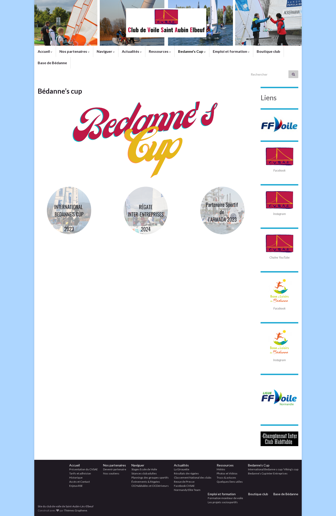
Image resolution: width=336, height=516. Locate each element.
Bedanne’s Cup (191, 51)
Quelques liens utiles (230, 481)
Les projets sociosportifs (223, 502)
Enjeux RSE (76, 485)
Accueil (44, 51)
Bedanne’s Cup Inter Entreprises (268, 473)
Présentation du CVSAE (83, 469)
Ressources (159, 51)
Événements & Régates (145, 481)
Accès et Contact (79, 481)
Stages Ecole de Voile (144, 469)
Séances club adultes (144, 473)
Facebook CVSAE (184, 485)
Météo (221, 469)
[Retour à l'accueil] (168, 23)
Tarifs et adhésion (80, 473)
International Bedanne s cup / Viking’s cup (273, 469)
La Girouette (181, 469)
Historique (76, 477)
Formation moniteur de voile (225, 498)
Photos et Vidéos (227, 473)
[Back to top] (325, 505)
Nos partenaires (73, 51)
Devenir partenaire (114, 469)
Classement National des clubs (192, 477)
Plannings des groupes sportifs (150, 477)
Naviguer (105, 51)
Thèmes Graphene (75, 510)
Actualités (131, 51)
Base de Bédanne (52, 63)
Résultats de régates (186, 473)
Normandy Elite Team (187, 490)
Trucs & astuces (226, 477)
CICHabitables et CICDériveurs (150, 485)
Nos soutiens (111, 473)
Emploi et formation (230, 51)
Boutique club (268, 51)
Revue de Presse (184, 481)
